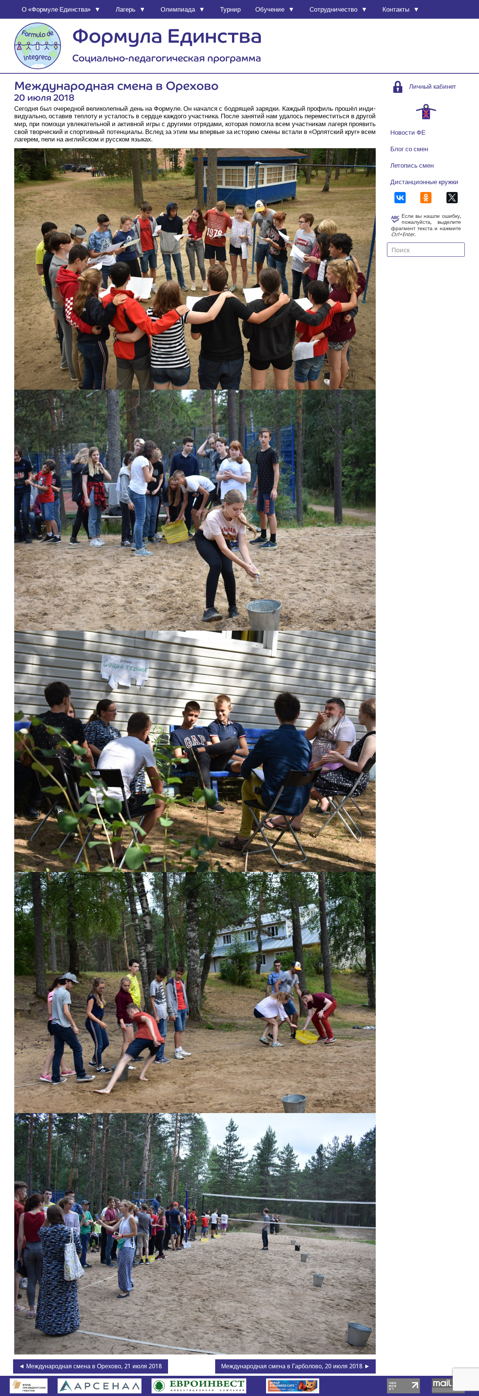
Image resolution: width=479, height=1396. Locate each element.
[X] (452, 197)
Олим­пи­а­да (178, 9)
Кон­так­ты (395, 9)
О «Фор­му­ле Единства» (56, 9)
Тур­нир (230, 9)
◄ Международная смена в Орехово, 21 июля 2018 (90, 1366)
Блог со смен (409, 149)
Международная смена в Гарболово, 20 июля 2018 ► (295, 1366)
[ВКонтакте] (400, 197)
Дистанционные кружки (424, 182)
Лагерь (125, 9)
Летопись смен (412, 165)
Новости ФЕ (407, 132)
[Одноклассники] (425, 197)
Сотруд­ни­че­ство (333, 9)
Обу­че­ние (269, 9)
